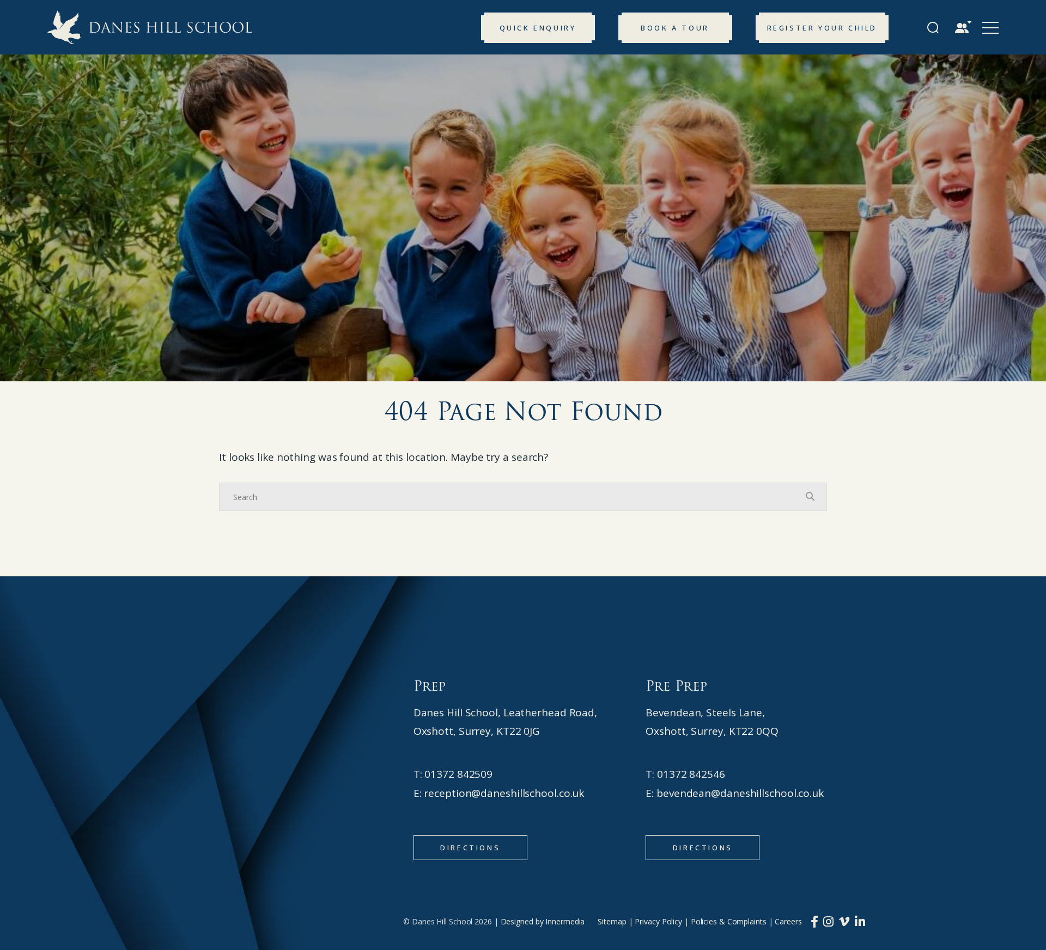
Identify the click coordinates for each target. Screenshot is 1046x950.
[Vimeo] (844, 921)
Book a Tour (675, 28)
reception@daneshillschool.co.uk (504, 793)
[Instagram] (828, 921)
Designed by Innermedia (543, 921)
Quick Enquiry (538, 28)
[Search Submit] (933, 27)
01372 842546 (691, 774)
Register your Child (822, 28)
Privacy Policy (658, 921)
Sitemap (612, 921)
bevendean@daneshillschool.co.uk (740, 793)
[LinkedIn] (860, 921)
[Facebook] (814, 921)
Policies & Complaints (729, 921)
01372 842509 (458, 774)
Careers (788, 921)
